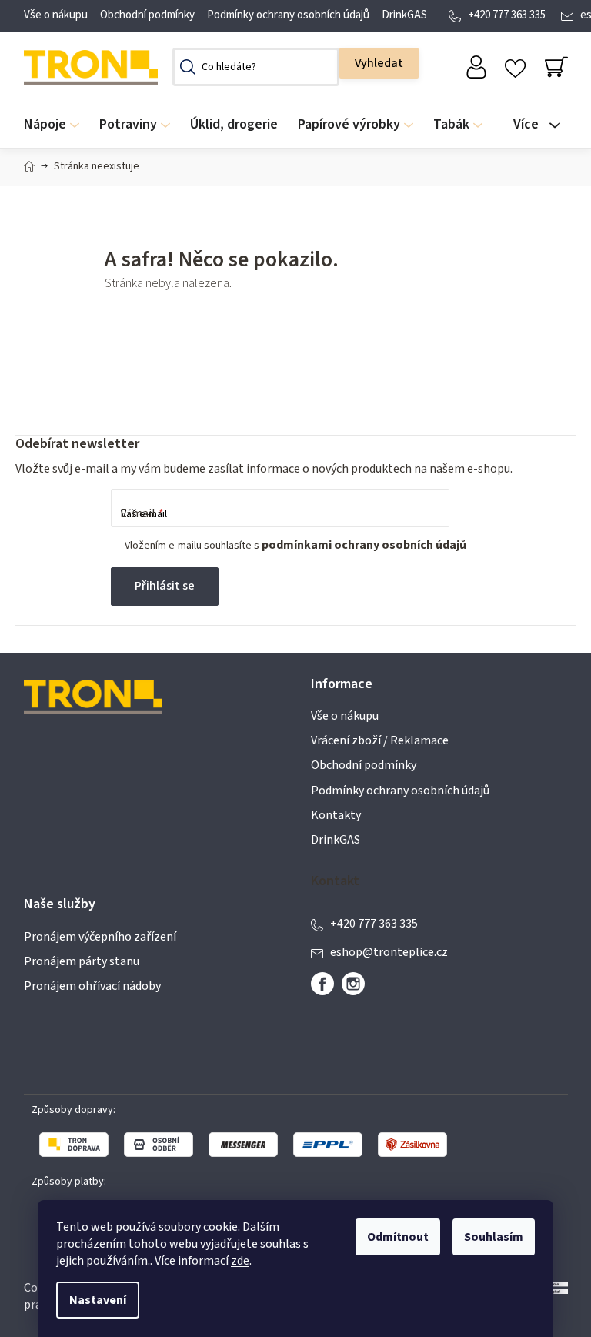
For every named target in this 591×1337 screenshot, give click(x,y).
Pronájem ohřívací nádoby (92, 986)
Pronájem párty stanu (81, 961)
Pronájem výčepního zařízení (100, 936)
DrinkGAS (404, 15)
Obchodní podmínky (147, 15)
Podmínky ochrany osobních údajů (288, 15)
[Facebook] (322, 983)
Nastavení (97, 1300)
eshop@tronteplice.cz (389, 952)
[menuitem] (56, 125)
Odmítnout (398, 1236)
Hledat (379, 63)
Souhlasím (493, 1236)
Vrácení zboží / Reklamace (380, 740)
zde (240, 1260)
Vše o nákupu (56, 15)
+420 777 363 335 (507, 15)
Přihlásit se (165, 585)
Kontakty (336, 815)
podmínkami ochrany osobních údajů (364, 544)
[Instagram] (353, 983)
